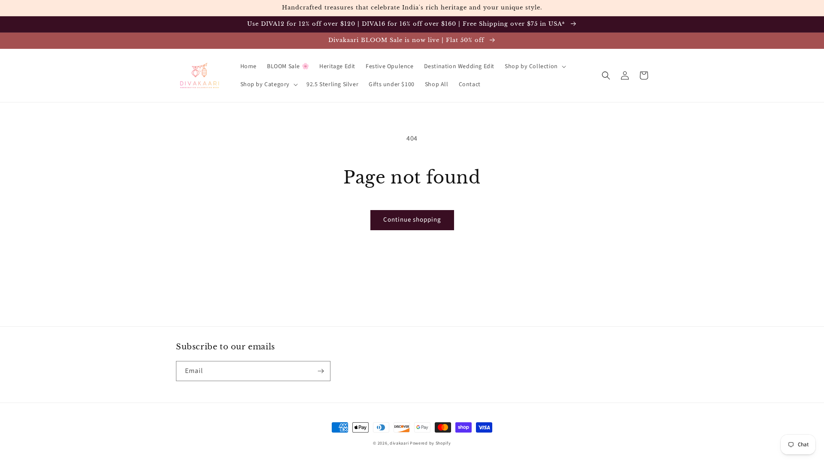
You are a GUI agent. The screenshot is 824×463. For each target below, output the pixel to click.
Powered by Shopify (430, 443)
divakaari (399, 443)
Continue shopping (412, 219)
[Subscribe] (320, 371)
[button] (535, 66)
